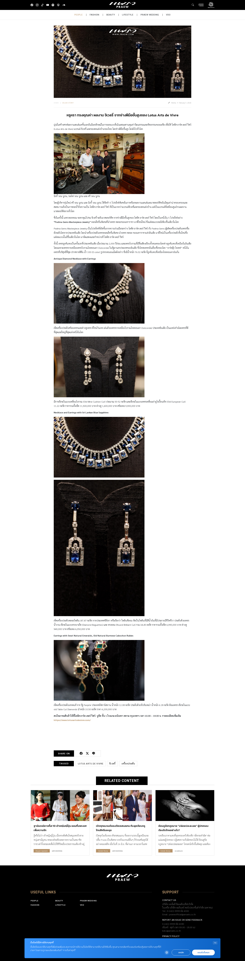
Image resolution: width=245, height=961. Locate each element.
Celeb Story (68, 103)
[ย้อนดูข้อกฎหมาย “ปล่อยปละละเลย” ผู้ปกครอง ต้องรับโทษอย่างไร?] (185, 805)
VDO (168, 14)
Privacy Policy (170, 936)
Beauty (110, 14)
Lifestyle (127, 14)
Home (56, 103)
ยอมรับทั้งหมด (203, 952)
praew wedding (150, 14)
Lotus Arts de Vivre (90, 763)
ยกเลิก (181, 952)
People (78, 14)
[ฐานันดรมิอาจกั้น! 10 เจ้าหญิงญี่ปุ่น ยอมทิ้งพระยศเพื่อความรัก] (60, 805)
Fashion (94, 14)
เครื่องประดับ (128, 763)
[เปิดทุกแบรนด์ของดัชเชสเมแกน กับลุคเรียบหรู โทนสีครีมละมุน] (122, 805)
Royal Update (42, 851)
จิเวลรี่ (112, 763)
